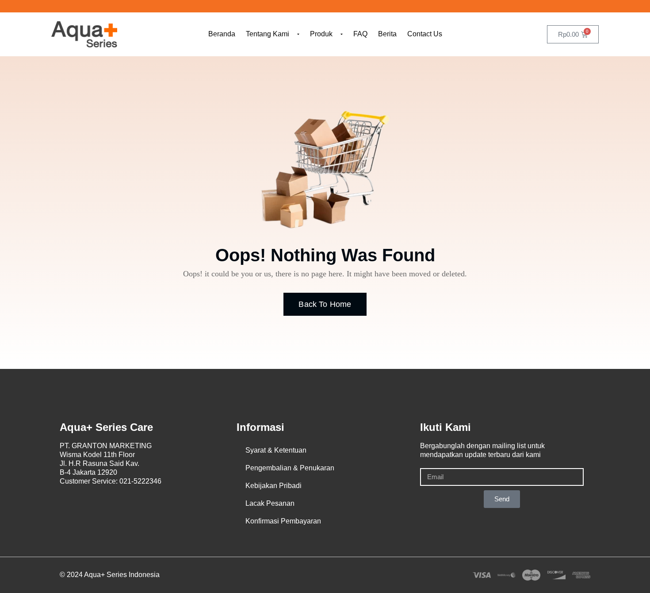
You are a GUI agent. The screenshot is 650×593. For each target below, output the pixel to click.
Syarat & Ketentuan (275, 450)
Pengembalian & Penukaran (289, 468)
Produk (321, 34)
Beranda (221, 34)
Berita (387, 34)
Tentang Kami (267, 34)
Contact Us (424, 34)
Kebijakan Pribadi (273, 485)
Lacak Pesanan (269, 503)
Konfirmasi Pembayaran (283, 521)
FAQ (360, 34)
